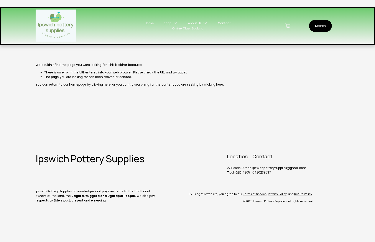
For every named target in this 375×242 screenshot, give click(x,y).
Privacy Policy (277, 194)
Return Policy (303, 194)
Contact (224, 23)
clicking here (101, 84)
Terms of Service (255, 194)
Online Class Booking (187, 28)
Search (320, 26)
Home (149, 23)
